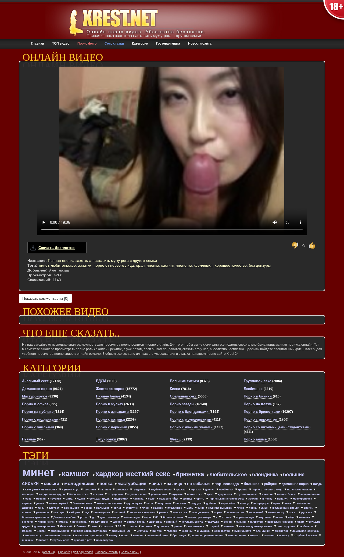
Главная (37, 43)
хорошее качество (231, 265)
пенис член (195, 494)
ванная (138, 535)
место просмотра (200, 517)
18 (120, 526)
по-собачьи (199, 483)
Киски (175, 389)
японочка (184, 265)
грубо (241, 507)
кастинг (167, 265)
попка (106, 483)
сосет (293, 512)
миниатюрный (59, 503)
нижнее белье (287, 494)
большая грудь (99, 498)
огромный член (122, 530)
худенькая (225, 494)
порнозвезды (245, 517)
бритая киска (136, 521)
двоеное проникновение (207, 535)
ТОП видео (60, 43)
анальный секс (158, 535)
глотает (54, 507)
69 (157, 517)
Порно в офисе (35, 404)
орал (140, 265)
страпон (132, 526)
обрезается (222, 530)
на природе (261, 503)
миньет (255, 535)
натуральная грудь (52, 494)
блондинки (263, 530)
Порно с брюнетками (262, 412)
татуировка (116, 494)
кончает (229, 526)
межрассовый (310, 494)
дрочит (210, 489)
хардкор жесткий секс (133, 474)
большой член (79, 494)
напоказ (147, 526)
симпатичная (196, 526)
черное (27, 503)
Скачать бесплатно (56, 247)
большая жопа (83, 503)
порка (253, 507)
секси (88, 507)
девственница (110, 517)
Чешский (66, 526)
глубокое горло (161, 489)
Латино (81, 526)
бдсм (301, 521)
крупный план (137, 494)
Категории (140, 43)
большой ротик (173, 517)
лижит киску (276, 512)
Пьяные (29, 439)
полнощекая (102, 512)
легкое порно (237, 535)
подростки (121, 498)
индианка (203, 530)
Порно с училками (38, 427)
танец (113, 535)
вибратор (257, 521)
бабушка (213, 521)
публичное (175, 507)
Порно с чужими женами (192, 427)
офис (125, 535)
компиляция (132, 517)
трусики (56, 498)
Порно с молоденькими (191, 419)
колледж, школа (193, 521)
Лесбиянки (254, 389)
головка (172, 530)
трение (243, 489)
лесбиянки (226, 489)
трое (210, 494)
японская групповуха (90, 535)
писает (43, 539)
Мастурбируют (35, 396)
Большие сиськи (185, 381)
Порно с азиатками (113, 412)
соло (151, 498)
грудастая (140, 489)
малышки (103, 507)
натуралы (164, 503)
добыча (211, 503)
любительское (63, 265)
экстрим (28, 521)
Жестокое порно (111, 389)
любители (306, 526)
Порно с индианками (40, 419)
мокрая (41, 498)
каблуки (75, 512)
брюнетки (282, 530)
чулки (81, 498)
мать (190, 507)
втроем (227, 517)
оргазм (196, 489)
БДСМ (101, 381)
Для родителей (83, 552)
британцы (180, 535)
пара (150, 503)
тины (41, 507)
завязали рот (236, 512)
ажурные (265, 517)
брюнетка (191, 474)
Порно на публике (38, 412)
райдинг (271, 484)
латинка (138, 498)
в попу (245, 503)
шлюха (118, 521)
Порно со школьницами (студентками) (277, 427)
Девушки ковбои (64, 517)
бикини (241, 521)
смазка (63, 521)
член (145, 507)
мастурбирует (303, 498)
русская (307, 512)
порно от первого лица (114, 265)
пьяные (106, 489)
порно (218, 512)
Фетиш (176, 439)
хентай (42, 530)
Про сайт (64, 552)
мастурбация (132, 483)
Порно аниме (256, 439)
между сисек (100, 521)
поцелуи (283, 498)
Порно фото (86, 43)
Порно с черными (112, 427)
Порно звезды (182, 404)
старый (214, 526)
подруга (196, 503)
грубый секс (61, 539)
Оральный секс (184, 396)
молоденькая (201, 512)
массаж (27, 530)
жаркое (158, 507)
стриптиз (132, 507)
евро (148, 517)
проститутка (104, 539)
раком (178, 526)
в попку (267, 498)
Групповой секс (258, 381)
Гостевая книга (168, 43)
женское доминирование (256, 526)
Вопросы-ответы (106, 552)
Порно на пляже (258, 404)
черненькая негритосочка (227, 498)
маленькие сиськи (300, 489)
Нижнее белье (108, 396)
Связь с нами (130, 552)
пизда (317, 484)
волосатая (180, 512)
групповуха (134, 503)
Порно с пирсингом (261, 419)
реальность (159, 494)
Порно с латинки (111, 419)
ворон (228, 521)
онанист (305, 517)
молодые (28, 494)
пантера (59, 512)
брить (200, 498)
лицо (264, 507)
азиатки (84, 265)
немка (279, 517)
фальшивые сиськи (286, 507)
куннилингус (243, 530)
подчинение (46, 521)
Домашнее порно (37, 389)
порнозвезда (227, 484)
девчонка (156, 521)
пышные (28, 539)
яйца (291, 517)
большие (252, 484)
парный (120, 512)
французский (60, 530)
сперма (98, 494)
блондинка (265, 474)
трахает (182, 489)
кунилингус (71, 489)
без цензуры (260, 265)
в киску (284, 535)
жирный (172, 521)
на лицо (175, 483)
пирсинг (181, 503)
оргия (117, 507)
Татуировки (106, 439)
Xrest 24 (48, 552)
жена (288, 503)
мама (69, 498)
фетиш (188, 498)
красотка (107, 526)
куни (201, 507)
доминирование (45, 526)
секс (28, 498)
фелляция (203, 265)
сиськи (52, 483)
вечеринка (79, 521)
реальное (43, 512)
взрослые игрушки (280, 521)
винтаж (157, 530)
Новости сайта (200, 43)
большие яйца (169, 498)
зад (87, 512)
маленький (256, 512)
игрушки (177, 494)
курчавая (163, 526)
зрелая (253, 498)
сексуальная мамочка (41, 489)
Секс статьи (114, 43)
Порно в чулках (110, 404)
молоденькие (80, 483)
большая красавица (36, 517)
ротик (84, 517)
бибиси (309, 507)
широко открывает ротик (90, 530)
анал (157, 483)
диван (40, 503)
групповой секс (247, 494)
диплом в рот (83, 539)
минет (43, 265)
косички (187, 530)
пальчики (90, 489)
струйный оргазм (306, 535)
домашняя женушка (305, 530)
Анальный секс (36, 381)
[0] (45, 298)
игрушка (143, 530)
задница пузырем (220, 507)
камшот (77, 473)
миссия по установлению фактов (48, 535)
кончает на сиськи (110, 503)
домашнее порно (295, 484)
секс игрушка (286, 526)
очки (94, 526)
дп (94, 517)
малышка (122, 489)
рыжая (164, 512)
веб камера (72, 507)
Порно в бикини (258, 396)
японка (153, 265)
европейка (228, 503)
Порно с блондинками (190, 412)
